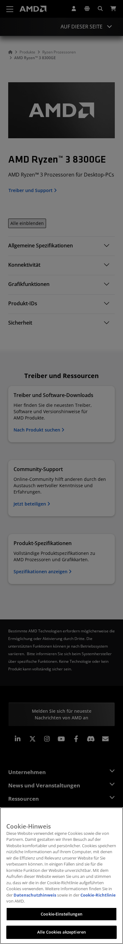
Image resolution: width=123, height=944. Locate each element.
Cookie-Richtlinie (98, 895)
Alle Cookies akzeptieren (61, 932)
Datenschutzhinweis (35, 895)
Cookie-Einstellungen (61, 914)
